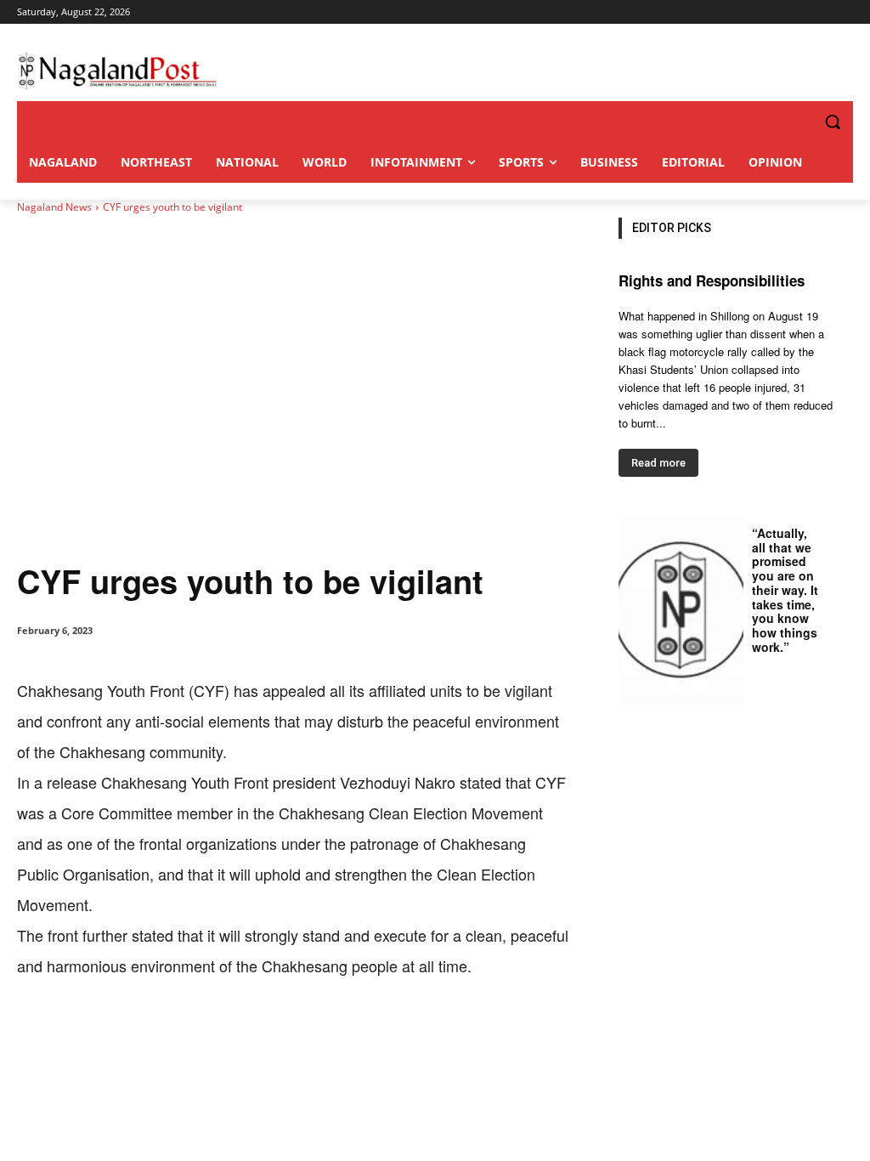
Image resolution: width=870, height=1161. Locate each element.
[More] (369, 1034)
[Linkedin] (251, 1034)
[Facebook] (134, 1034)
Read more (658, 462)
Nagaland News (54, 207)
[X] (173, 1034)
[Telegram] (330, 1034)
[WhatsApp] (212, 1034)
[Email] (291, 1034)
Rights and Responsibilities (712, 280)
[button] (798, 121)
